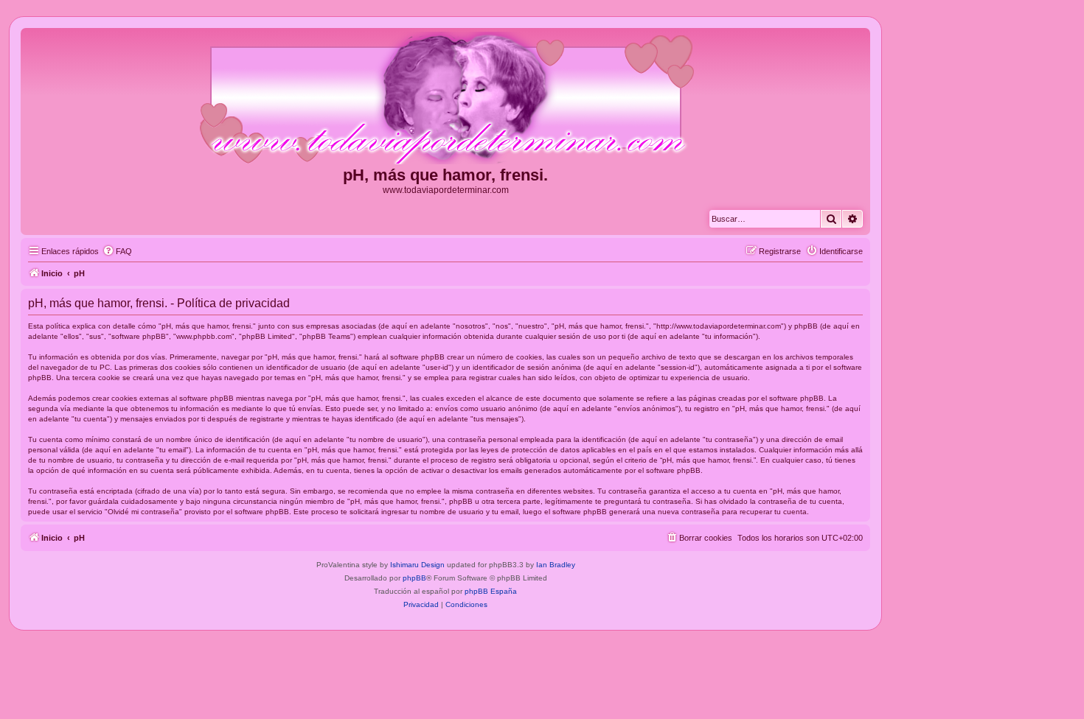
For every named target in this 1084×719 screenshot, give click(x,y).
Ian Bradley (555, 565)
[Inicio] (445, 99)
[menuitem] (117, 251)
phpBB (414, 578)
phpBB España (491, 591)
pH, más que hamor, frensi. (445, 175)
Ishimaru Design (417, 565)
